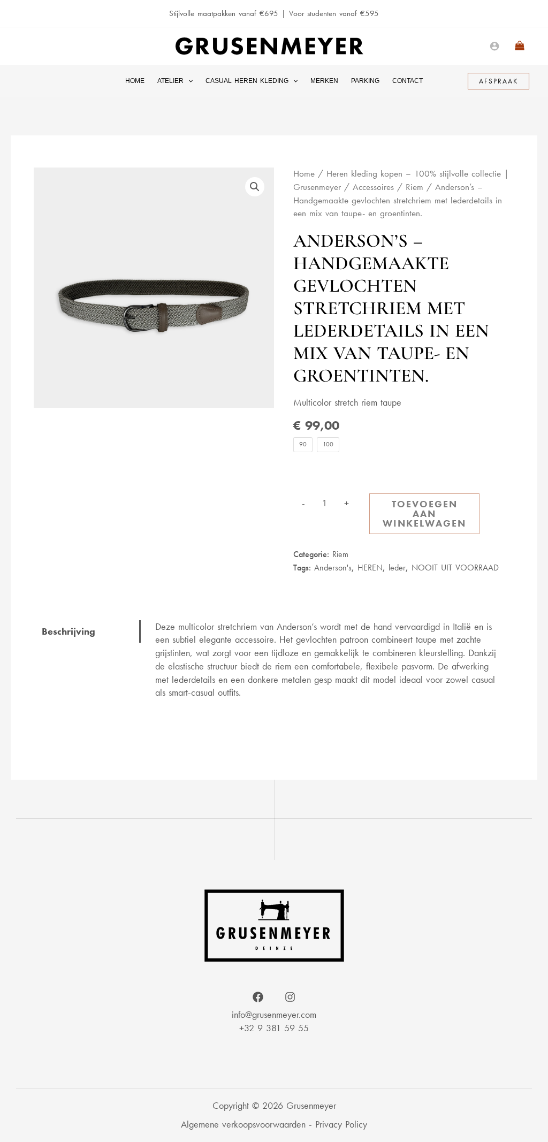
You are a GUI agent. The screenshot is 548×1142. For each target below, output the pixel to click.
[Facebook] (258, 997)
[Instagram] (290, 997)
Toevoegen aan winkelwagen (424, 513)
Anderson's (333, 567)
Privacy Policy (341, 1124)
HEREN (370, 567)
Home (304, 173)
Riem (414, 187)
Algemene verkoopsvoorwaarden (243, 1124)
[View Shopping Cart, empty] (519, 46)
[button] (188, 81)
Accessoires (373, 187)
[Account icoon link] (494, 46)
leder (397, 567)
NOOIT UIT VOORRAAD (455, 567)
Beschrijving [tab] (68, 631)
